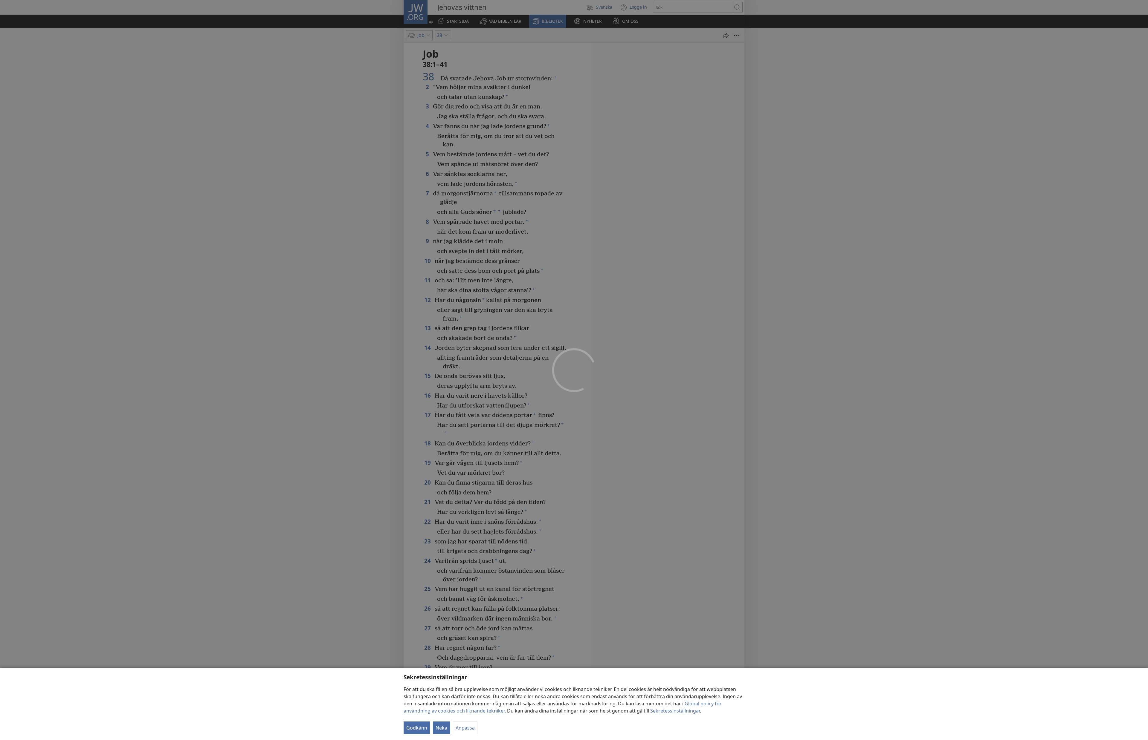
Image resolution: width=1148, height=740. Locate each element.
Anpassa (465, 727)
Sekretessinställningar (675, 710)
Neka (441, 727)
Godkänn (416, 727)
